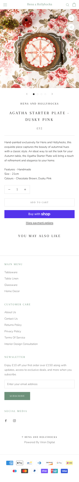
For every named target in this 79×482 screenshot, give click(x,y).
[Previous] (26, 94)
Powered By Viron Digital (39, 442)
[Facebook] (5, 420)
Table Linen (11, 278)
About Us (10, 312)
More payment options (39, 223)
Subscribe (17, 396)
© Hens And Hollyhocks (39, 437)
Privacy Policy (12, 331)
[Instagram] (14, 420)
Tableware (10, 272)
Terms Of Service (14, 337)
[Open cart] (74, 4)
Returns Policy (13, 325)
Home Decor (12, 291)
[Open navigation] (5, 4)
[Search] (67, 4)
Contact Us (11, 318)
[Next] (52, 94)
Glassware (10, 285)
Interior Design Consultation (21, 344)
